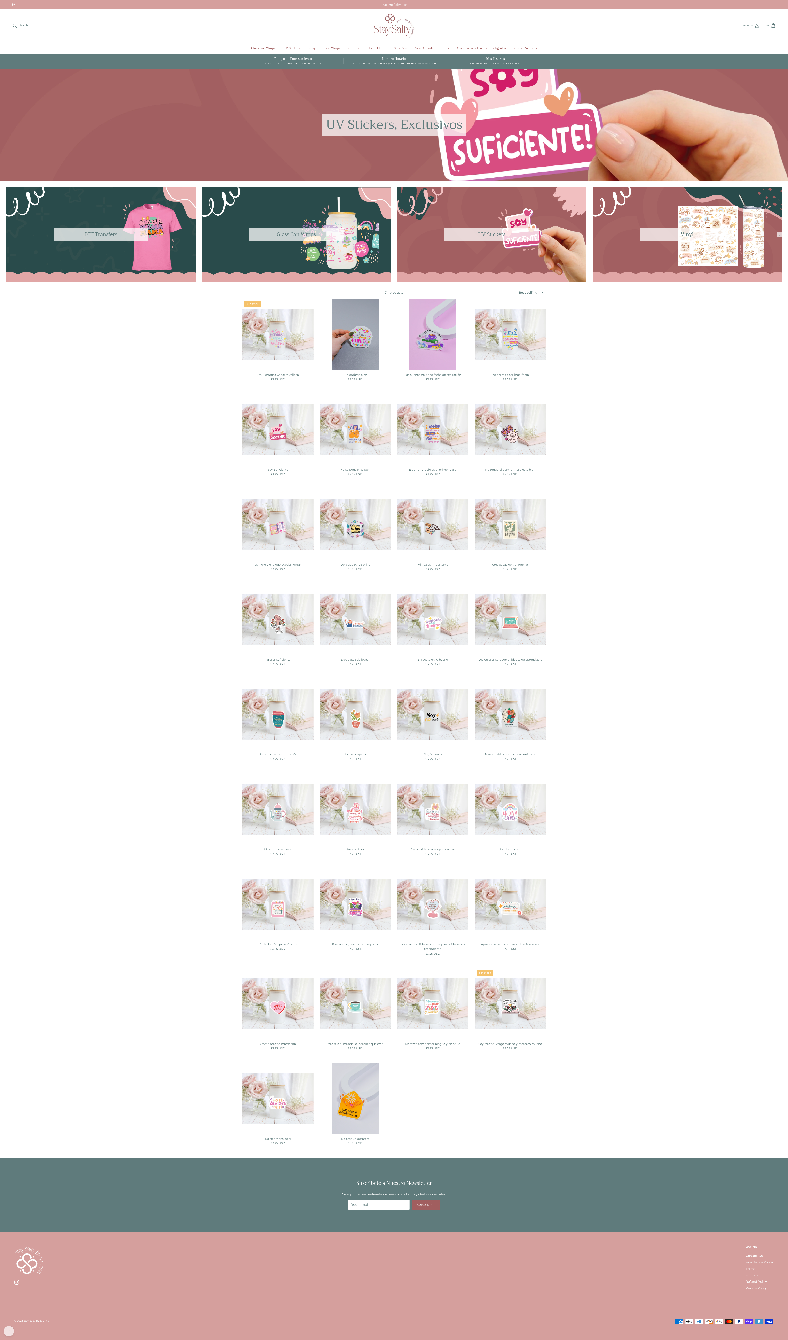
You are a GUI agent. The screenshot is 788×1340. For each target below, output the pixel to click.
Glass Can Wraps (263, 48)
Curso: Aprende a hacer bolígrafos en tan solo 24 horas (497, 48)
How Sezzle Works (760, 1262)
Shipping (752, 1275)
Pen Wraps (332, 48)
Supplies (400, 48)
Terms (750, 1269)
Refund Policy (756, 1282)
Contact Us (754, 1256)
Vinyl (312, 48)
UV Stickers (291, 48)
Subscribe (426, 1204)
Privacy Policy (756, 1288)
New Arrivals (424, 48)
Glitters (353, 48)
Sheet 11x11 (377, 48)
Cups (445, 48)
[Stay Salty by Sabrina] (394, 25)
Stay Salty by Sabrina (36, 1320)
